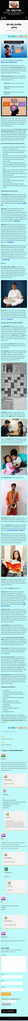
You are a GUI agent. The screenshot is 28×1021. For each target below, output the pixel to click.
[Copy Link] (24, 36)
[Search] (26, 18)
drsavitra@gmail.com (19, 821)
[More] (26, 36)
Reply (2, 771)
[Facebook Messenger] (22, 36)
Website (3, 987)
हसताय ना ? (22, 530)
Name (2, 974)
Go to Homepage (8, 1011)
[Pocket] (20, 36)
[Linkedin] (13, 36)
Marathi (14, 731)
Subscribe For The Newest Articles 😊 (11, 999)
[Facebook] (9, 36)
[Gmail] (17, 36)
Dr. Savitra (14, 10)
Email (2, 981)
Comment (4, 955)
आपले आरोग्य (7, 731)
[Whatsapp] (15, 36)
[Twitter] (11, 36)
